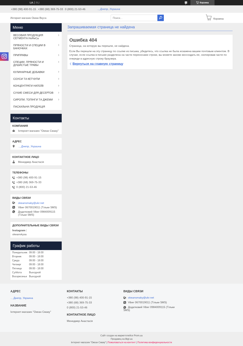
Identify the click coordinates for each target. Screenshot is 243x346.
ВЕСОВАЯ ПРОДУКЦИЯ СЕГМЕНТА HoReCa (28, 37)
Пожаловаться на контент (122, 342)
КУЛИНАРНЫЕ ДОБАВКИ (28, 72)
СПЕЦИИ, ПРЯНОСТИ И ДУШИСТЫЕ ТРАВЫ (28, 63)
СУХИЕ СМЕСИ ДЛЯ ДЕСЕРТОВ (33, 92)
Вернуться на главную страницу (98, 64)
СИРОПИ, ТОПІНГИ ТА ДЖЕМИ (33, 99)
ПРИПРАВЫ (20, 55)
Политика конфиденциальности (154, 342)
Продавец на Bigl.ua (122, 339)
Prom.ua (138, 335)
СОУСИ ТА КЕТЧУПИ (26, 78)
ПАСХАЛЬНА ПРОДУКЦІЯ (29, 106)
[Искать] (160, 18)
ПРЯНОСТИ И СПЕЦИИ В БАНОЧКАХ (29, 47)
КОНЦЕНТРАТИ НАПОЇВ (28, 85)
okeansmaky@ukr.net (31, 202)
